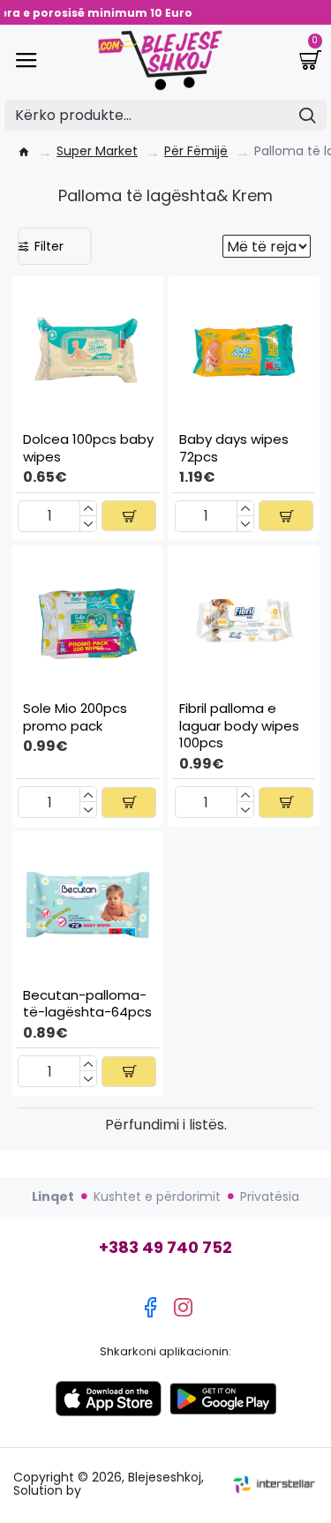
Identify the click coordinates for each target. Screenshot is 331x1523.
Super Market (97, 151)
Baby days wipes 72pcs (234, 448)
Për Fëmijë (196, 151)
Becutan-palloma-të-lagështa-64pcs (87, 1004)
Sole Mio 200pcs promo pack (75, 717)
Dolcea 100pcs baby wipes (88, 448)
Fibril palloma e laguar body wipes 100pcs (239, 726)
